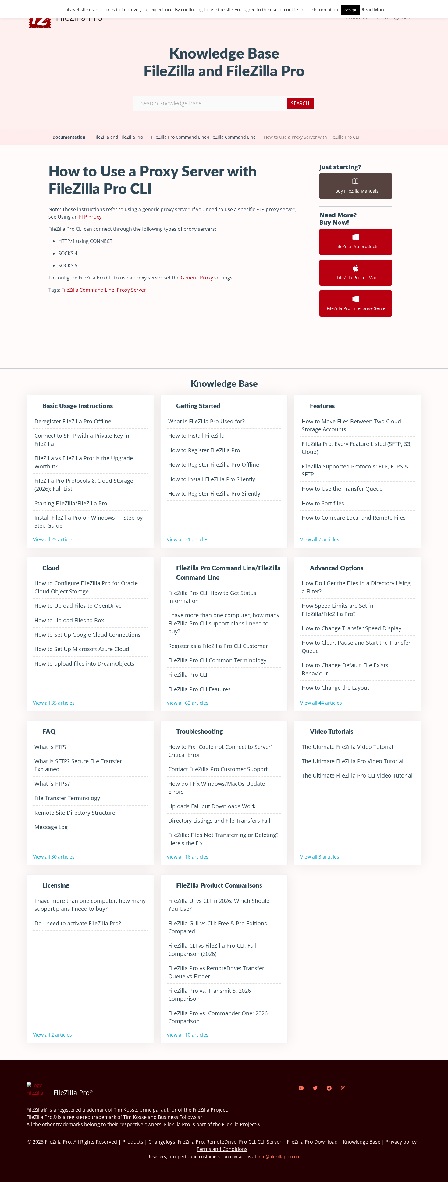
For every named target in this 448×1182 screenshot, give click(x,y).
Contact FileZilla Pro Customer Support (218, 769)
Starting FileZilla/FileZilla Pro (70, 503)
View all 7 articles (319, 539)
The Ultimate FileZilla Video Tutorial (347, 746)
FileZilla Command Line (88, 290)
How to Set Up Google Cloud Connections (87, 634)
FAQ (48, 731)
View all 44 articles (321, 703)
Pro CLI (247, 1141)
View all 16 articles (187, 856)
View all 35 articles (54, 703)
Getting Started (198, 406)
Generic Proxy (197, 277)
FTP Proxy (90, 216)
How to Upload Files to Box (69, 620)
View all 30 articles (54, 856)
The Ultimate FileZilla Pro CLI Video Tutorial (357, 775)
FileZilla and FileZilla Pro (118, 137)
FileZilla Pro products (356, 246)
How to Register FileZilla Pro (204, 450)
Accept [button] (350, 9)
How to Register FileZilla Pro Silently (214, 493)
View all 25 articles (54, 539)
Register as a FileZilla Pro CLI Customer (218, 646)
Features (322, 406)
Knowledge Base (361, 1141)
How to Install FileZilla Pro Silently (211, 479)
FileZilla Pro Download (312, 1141)
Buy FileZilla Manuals (356, 191)
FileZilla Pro (191, 1141)
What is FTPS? (52, 783)
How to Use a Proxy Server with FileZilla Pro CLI (311, 137)
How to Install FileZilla (196, 435)
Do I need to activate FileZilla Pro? (77, 923)
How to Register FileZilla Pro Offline (213, 464)
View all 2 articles (52, 1034)
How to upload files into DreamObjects (84, 663)
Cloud (50, 568)
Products (132, 1141)
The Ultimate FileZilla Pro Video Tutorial (353, 761)
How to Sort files (323, 503)
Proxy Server (131, 290)
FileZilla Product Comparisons (219, 885)
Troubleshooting (199, 731)
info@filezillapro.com (279, 1156)
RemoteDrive (221, 1141)
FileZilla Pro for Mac (355, 277)
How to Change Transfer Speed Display (351, 628)
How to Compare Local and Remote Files (354, 517)
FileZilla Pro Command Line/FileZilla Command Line (203, 137)
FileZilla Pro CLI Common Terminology (217, 660)
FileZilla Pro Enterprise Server (355, 308)
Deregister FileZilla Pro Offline (72, 421)
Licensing (55, 885)
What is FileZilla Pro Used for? (206, 421)
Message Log (51, 827)
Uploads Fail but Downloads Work (211, 806)
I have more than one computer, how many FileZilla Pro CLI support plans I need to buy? (223, 623)
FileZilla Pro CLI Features (199, 689)
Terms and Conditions (222, 1149)
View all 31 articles (187, 539)
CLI (261, 1141)
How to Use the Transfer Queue (342, 488)
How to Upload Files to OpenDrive (78, 605)
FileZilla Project (239, 1124)
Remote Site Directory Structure (74, 812)
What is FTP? (50, 746)
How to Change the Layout (335, 687)
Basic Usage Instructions (77, 406)
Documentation (68, 137)
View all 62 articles (187, 703)
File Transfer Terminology (67, 798)
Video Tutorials (331, 731)
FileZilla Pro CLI (187, 674)
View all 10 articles (187, 1034)
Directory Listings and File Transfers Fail (219, 820)
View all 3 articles (319, 856)
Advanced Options (336, 568)
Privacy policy (401, 1141)
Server (274, 1141)
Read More (373, 9)
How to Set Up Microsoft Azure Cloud (81, 649)
